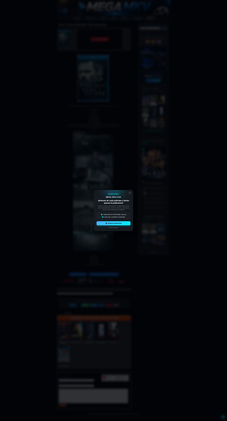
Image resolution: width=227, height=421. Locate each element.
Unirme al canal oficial (115, 223)
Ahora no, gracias (113, 227)
